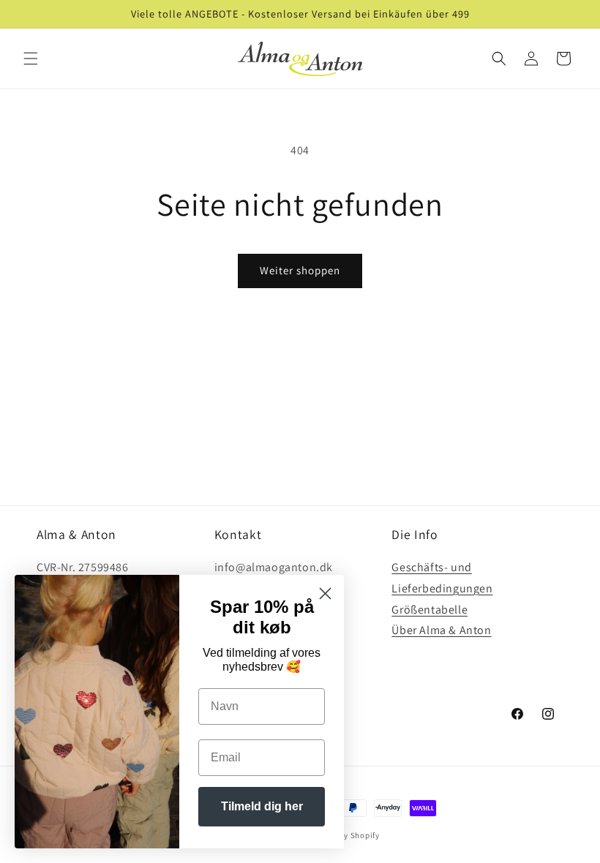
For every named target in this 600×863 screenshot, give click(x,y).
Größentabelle (429, 609)
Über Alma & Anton (441, 630)
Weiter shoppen (300, 270)
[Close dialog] (325, 593)
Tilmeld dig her (262, 806)
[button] (31, 58)
